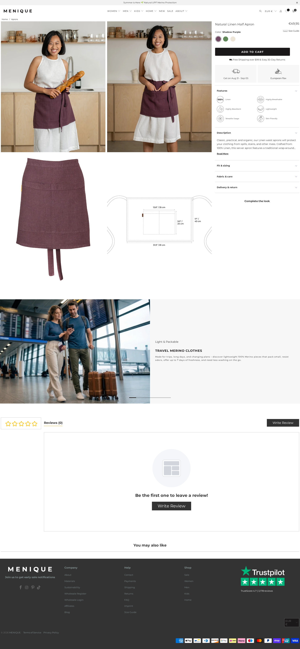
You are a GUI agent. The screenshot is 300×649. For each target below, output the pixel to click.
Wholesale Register (75, 593)
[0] (286, 11)
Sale (186, 574)
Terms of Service (32, 632)
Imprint (128, 606)
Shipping (129, 587)
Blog (67, 612)
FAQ (126, 599)
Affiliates (69, 606)
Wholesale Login (74, 599)
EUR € (269, 11)
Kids (186, 593)
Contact (128, 574)
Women (188, 581)
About (67, 574)
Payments (130, 581)
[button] (114, 10)
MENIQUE (15, 632)
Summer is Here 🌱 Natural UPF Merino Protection (150, 2)
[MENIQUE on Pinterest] (32, 587)
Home (187, 599)
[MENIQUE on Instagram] (27, 587)
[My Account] (281, 11)
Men (186, 587)
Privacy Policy (51, 632)
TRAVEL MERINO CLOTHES (150, 351)
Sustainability (72, 587)
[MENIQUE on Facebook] (20, 587)
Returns (128, 593)
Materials (69, 581)
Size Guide (130, 612)
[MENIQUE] (17, 11)
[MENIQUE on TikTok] (38, 587)
